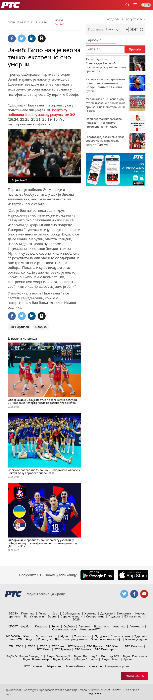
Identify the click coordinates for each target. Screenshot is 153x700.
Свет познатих (120, 636)
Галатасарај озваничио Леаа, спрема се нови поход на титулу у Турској (105, 140)
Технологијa (82, 636)
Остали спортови (64, 629)
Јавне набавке (75, 666)
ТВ (11, 646)
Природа (44, 639)
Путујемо (101, 636)
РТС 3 (43, 646)
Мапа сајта (135, 676)
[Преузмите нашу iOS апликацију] (133, 575)
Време (52, 616)
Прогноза (96, 29)
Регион (43, 613)
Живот (27, 636)
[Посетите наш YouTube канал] (144, 594)
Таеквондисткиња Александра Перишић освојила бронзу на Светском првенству (106, 65)
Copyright (30, 690)
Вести (14, 613)
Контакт (38, 666)
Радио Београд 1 (31, 656)
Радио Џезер (110, 659)
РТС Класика (134, 646)
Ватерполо (101, 626)
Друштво (106, 613)
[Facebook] (12, 38)
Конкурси (95, 666)
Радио (11, 656)
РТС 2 (31, 646)
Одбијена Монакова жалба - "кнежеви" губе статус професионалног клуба (104, 122)
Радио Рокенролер (36, 659)
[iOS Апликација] (115, 169)
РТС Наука (75, 646)
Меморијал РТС (90, 629)
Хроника (90, 613)
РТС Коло (43, 649)
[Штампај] (42, 38)
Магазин (13, 636)
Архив (127, 659)
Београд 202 (110, 656)
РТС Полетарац (105, 649)
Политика (27, 613)
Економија (124, 613)
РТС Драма (94, 646)
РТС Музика (83, 649)
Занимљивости (46, 636)
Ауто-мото (136, 626)
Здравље (140, 636)
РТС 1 (20, 646)
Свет (55, 613)
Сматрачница (95, 616)
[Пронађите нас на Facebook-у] (134, 594)
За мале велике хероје (106, 639)
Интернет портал (117, 666)
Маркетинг (54, 666)
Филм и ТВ (15, 639)
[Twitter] (22, 38)
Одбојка (41, 327)
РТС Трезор (62, 649)
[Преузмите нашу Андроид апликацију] (97, 575)
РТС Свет (57, 646)
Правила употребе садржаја (58, 690)
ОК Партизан (19, 327)
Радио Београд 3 (85, 656)
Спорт (13, 626)
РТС (27, 666)
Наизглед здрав (136, 639)
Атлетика (119, 626)
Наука (30, 639)
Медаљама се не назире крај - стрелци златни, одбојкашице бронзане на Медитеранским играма (106, 104)
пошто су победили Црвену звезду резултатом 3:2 (41, 112)
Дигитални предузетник (71, 639)
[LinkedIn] (32, 38)
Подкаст (114, 616)
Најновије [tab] (93, 40)
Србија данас (71, 613)
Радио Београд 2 (58, 656)
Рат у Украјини (34, 616)
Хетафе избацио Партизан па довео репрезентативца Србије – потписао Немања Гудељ (105, 85)
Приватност (13, 690)
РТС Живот (113, 646)
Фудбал (26, 626)
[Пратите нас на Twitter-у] (124, 594)
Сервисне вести (71, 616)
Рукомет (84, 626)
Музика (65, 636)
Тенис (56, 626)
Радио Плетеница (135, 656)
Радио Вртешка (87, 659)
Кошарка (41, 626)
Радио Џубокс (62, 659)
